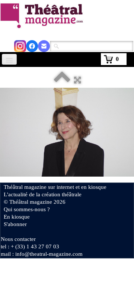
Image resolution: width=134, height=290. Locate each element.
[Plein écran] (77, 80)
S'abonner (15, 224)
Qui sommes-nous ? (27, 209)
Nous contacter (18, 239)
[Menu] (9, 59)
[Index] (62, 80)
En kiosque (17, 217)
